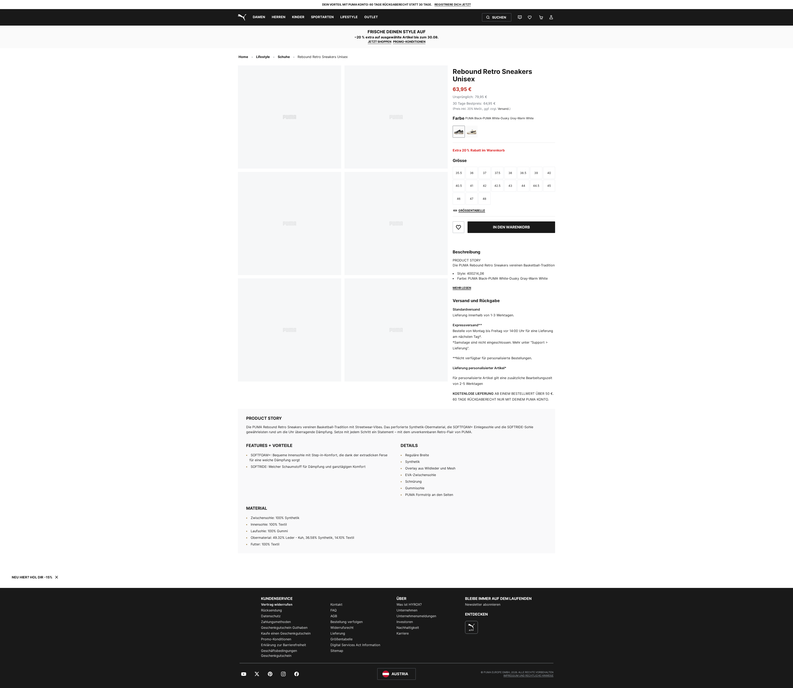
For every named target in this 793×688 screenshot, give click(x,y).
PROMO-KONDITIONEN (409, 41)
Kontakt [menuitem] (336, 604)
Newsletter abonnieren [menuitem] (482, 604)
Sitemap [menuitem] (336, 651)
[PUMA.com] (241, 17)
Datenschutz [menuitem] (271, 616)
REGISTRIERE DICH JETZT (452, 4)
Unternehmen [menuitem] (406, 610)
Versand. (503, 108)
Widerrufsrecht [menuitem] (342, 627)
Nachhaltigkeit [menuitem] (407, 627)
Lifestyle (263, 57)
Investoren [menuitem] (404, 622)
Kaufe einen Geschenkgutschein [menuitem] (286, 633)
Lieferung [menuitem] (337, 633)
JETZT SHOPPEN (379, 41)
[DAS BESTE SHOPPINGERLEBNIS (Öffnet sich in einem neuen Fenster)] (471, 627)
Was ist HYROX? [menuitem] (409, 604)
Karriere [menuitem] (402, 633)
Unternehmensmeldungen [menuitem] (416, 616)
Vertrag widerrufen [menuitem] (276, 604)
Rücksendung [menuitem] (271, 610)
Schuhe (284, 57)
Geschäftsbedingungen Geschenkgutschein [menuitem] (279, 653)
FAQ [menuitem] (333, 610)
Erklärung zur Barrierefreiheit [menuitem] (283, 645)
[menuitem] (258, 17)
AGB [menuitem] (333, 616)
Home (243, 57)
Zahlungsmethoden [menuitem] (276, 622)
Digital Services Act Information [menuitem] (355, 645)
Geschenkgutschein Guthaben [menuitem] (284, 627)
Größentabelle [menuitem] (341, 639)
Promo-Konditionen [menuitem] (276, 639)
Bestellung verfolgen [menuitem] (346, 622)
